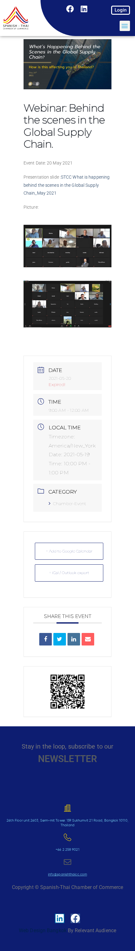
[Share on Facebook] (45, 639)
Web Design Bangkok (43, 930)
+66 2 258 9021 (67, 849)
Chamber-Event (69, 503)
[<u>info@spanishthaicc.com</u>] (67, 862)
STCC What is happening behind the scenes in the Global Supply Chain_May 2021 (67, 185)
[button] (125, 26)
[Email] (88, 639)
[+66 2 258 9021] (67, 837)
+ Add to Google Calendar (69, 551)
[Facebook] (70, 9)
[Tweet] (59, 639)
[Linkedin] (84, 9)
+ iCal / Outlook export (69, 572)
